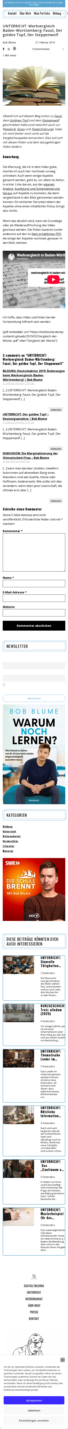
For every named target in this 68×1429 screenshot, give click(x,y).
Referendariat (12, 836)
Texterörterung (42, 129)
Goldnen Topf (19, 120)
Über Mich (25, 13)
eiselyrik (10, 129)
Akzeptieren (34, 1400)
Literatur (9, 846)
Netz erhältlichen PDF (46, 234)
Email (5, 672)
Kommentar (13, 531)
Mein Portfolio (42, 13)
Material (8, 851)
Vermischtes (10, 841)
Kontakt (12, 13)
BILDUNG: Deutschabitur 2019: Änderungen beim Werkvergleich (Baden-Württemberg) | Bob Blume (34, 375)
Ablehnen (34, 1410)
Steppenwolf (50, 120)
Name (8, 578)
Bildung (8, 826)
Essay (21, 129)
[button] (62, 1360)
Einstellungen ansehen (34, 1420)
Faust (58, 116)
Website (9, 607)
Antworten (56, 409)
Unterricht (9, 831)
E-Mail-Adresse (15, 592)
